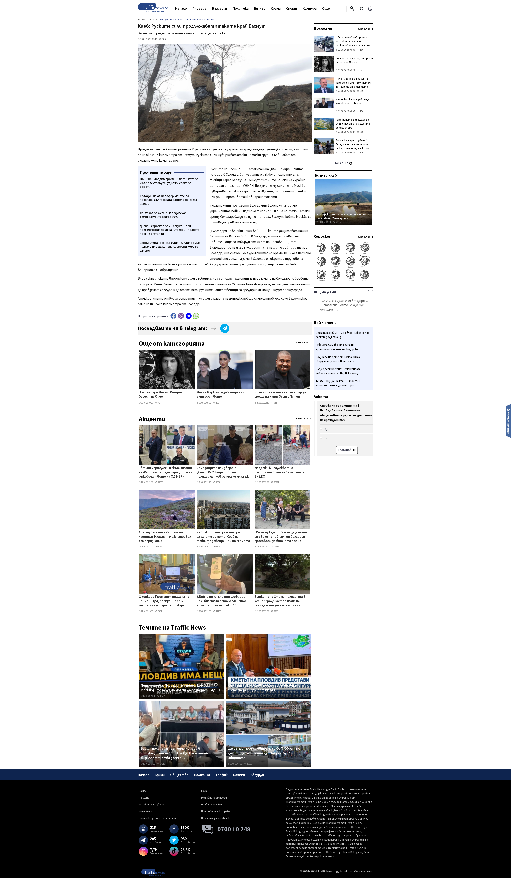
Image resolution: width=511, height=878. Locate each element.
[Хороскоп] (343, 281)
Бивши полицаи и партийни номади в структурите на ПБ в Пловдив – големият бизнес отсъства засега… (176, 753)
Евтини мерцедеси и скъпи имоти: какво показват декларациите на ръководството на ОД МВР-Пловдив (166, 472)
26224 (276, 482)
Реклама (144, 798)
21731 (249, 696)
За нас (143, 791)
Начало (181, 8)
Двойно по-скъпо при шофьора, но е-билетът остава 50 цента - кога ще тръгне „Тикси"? (222, 601)
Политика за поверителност (157, 818)
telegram (189, 316)
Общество (179, 774)
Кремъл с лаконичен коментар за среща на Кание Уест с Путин (280, 394)
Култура (310, 8)
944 (275, 402)
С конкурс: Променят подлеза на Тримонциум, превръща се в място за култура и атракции (164, 601)
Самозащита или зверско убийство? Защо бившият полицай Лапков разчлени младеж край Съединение (223, 472)
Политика (241, 8)
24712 (162, 763)
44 (360, 70)
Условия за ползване (151, 805)
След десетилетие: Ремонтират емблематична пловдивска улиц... (338, 371)
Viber (181, 316)
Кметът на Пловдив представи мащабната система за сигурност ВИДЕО (264, 688)
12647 (276, 546)
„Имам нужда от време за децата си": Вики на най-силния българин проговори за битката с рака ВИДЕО (281, 537)
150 (217, 402)
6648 (218, 546)
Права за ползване (212, 805)
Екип (204, 791)
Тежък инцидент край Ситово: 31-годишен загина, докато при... (338, 383)
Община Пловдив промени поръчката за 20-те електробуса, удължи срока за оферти (354, 44)
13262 (249, 763)
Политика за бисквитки (216, 818)
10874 (160, 546)
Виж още (341, 163)
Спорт (291, 8)
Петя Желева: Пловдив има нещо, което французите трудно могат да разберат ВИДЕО (180, 688)
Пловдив (199, 8)
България (219, 8)
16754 (162, 696)
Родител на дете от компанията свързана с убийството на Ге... (338, 359)
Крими (276, 8)
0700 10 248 (233, 829)
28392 (338, 222)
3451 (160, 611)
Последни (323, 28)
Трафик (222, 774)
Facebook (173, 316)
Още (326, 8)
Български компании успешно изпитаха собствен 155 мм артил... (343, 216)
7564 (218, 482)
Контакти (145, 811)
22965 (160, 482)
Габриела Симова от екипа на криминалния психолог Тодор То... (337, 347)
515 (361, 91)
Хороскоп (322, 236)
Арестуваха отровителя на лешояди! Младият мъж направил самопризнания (165, 536)
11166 (218, 611)
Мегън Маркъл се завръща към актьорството (221, 394)
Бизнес (259, 8)
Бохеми (239, 774)
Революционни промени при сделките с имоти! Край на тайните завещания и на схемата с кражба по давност (223, 537)
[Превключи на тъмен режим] (370, 8)
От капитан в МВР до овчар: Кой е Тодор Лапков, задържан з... (343, 335)
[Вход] (352, 9)
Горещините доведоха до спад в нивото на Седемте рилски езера (353, 124)
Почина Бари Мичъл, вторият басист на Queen (162, 394)
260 (361, 132)
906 (361, 152)
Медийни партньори (214, 798)
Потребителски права (215, 811)
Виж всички (301, 342)
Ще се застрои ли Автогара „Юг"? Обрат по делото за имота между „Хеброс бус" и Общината (264, 753)
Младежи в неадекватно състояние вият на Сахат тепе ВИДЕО (279, 472)
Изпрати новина (508, 421)
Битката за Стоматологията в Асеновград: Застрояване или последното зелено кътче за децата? (280, 601)
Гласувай (341, 450)
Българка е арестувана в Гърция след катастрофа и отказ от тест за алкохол (353, 144)
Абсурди (257, 774)
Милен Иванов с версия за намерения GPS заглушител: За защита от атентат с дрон (353, 85)
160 (361, 50)
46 (159, 402)
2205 (275, 611)
